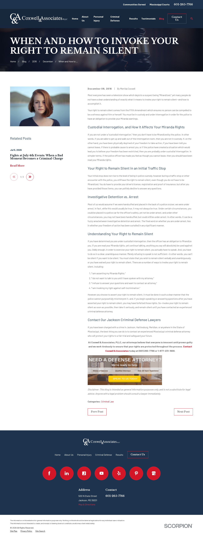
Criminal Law (107, 401)
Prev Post (97, 411)
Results (119, 454)
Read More (17, 165)
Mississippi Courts (160, 4)
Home (57, 454)
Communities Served (134, 4)
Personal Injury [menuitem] (98, 18)
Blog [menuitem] (161, 18)
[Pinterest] (136, 473)
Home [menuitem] (75, 18)
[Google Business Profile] (153, 473)
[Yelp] (119, 473)
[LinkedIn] (67, 473)
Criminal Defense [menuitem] (115, 18)
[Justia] (84, 473)
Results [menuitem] (133, 18)
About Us (68, 454)
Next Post (183, 411)
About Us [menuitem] (85, 18)
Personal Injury (84, 454)
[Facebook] (49, 473)
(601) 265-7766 (147, 350)
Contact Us (177, 18)
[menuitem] (13, 531)
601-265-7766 (183, 4)
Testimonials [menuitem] (148, 18)
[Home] (38, 18)
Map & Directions (86, 504)
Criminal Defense (103, 454)
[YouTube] (101, 473)
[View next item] (30, 177)
